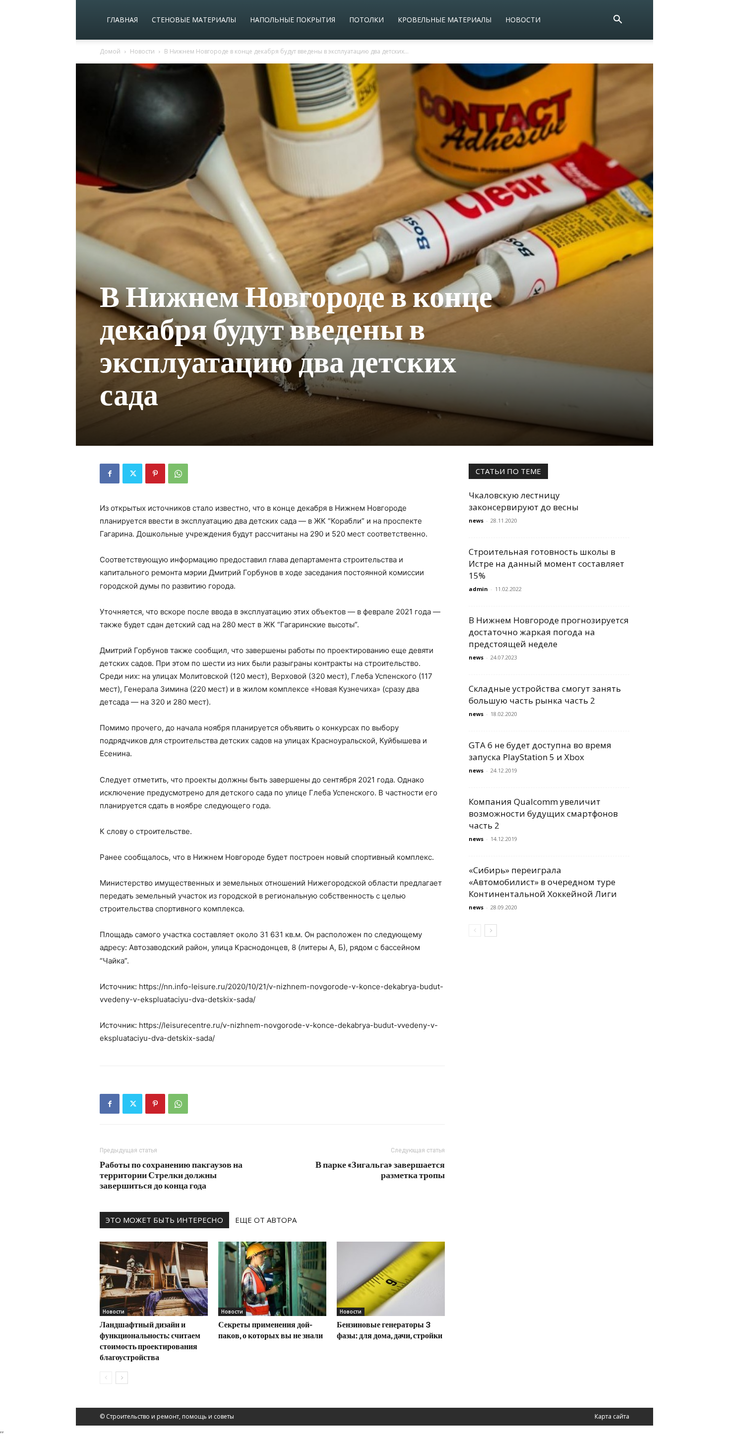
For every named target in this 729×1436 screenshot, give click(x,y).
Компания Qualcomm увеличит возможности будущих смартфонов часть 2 (543, 813)
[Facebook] (110, 473)
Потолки (366, 19)
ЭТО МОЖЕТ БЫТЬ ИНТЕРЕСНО (164, 1220)
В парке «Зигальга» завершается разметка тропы (380, 1169)
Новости (523, 19)
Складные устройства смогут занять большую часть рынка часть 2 (545, 694)
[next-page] (122, 1378)
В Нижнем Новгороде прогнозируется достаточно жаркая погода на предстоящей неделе (549, 632)
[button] (617, 20)
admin (478, 589)
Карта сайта (612, 1416)
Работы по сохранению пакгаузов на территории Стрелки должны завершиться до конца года (171, 1175)
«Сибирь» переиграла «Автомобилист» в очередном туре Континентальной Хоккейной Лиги (543, 881)
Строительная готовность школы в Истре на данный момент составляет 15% (546, 563)
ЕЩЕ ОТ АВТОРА (266, 1220)
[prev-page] (106, 1378)
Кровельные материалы (444, 19)
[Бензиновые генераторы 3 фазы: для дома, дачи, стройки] (391, 1279)
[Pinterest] (155, 473)
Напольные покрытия (292, 19)
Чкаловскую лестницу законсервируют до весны (524, 501)
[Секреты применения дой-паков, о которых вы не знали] (272, 1279)
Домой (110, 51)
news (476, 520)
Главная (122, 19)
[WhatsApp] (178, 473)
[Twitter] (132, 473)
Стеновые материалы (194, 19)
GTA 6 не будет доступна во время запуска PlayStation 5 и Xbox (540, 751)
